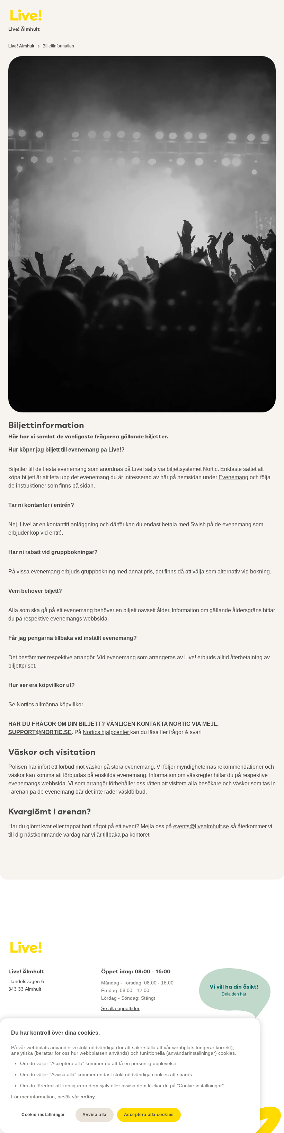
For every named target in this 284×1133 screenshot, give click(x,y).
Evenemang (233, 477)
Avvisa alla (94, 1114)
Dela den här (234, 994)
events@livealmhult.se (201, 826)
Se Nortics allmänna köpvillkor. (46, 704)
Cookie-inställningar (43, 1114)
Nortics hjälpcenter (106, 732)
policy (87, 1096)
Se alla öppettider (120, 1008)
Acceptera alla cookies (149, 1114)
